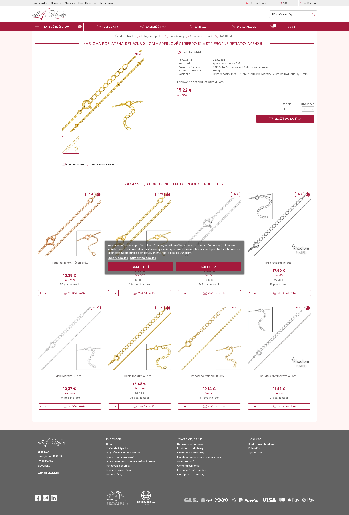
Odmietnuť (140, 267)
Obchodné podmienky (190, 452)
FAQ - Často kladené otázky (123, 452)
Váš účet (254, 439)
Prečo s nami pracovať (120, 457)
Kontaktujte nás (87, 3)
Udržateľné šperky (117, 448)
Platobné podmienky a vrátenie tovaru (200, 457)
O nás (109, 444)
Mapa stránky (114, 474)
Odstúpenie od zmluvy (190, 474)
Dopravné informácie (190, 444)
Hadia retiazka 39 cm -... (70, 376)
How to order (39, 3)
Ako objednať (185, 461)
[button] (292, 27)
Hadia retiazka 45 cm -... (279, 263)
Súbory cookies (118, 258)
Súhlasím (208, 267)
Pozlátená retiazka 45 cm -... (209, 376)
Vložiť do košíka (287, 119)
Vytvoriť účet (255, 452)
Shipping (56, 3)
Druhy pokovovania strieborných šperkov (130, 461)
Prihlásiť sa (254, 448)
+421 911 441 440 (48, 473)
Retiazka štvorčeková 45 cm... (279, 376)
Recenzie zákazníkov (118, 470)
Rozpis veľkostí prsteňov (191, 470)
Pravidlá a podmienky (190, 448)
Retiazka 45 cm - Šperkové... (70, 263)
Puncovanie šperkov (118, 465)
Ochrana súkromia (188, 465)
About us (70, 3)
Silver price (106, 3)
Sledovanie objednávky (262, 444)
